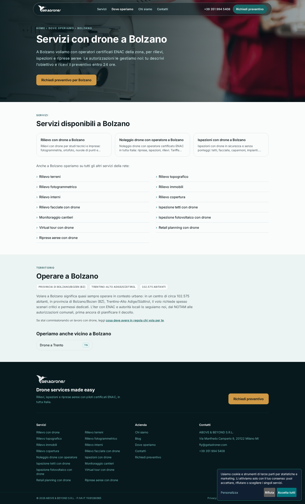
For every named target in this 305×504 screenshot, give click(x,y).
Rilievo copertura (170, 197)
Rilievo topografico (172, 177)
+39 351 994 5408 (217, 9)
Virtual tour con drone (55, 227)
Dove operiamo (122, 9)
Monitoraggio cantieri (54, 217)
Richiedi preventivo (248, 399)
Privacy (212, 498)
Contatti (162, 9)
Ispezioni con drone (98, 457)
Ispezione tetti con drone (177, 207)
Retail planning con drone (177, 227)
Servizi (102, 9)
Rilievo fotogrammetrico (56, 187)
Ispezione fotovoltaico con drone (183, 217)
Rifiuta (269, 492)
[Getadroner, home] (49, 9)
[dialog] (259, 485)
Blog (138, 438)
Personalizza (229, 492)
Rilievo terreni (48, 177)
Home (40, 28)
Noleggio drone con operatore (56, 457)
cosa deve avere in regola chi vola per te (135, 320)
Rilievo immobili (169, 187)
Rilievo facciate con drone (58, 207)
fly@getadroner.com (213, 444)
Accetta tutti (286, 492)
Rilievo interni (48, 197)
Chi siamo (145, 9)
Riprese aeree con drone (57, 238)
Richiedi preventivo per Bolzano (66, 80)
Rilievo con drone (48, 432)
